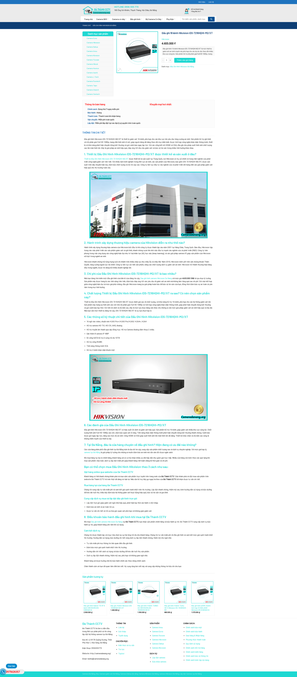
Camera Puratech (93, 81)
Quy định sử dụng (193, 644)
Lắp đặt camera (158, 658)
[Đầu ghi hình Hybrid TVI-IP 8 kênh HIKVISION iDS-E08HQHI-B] (95, 592)
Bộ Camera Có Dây (153, 19)
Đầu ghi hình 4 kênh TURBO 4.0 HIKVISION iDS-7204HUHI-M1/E (147, 608)
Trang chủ (88, 19)
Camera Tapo (92, 86)
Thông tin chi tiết (94, 132)
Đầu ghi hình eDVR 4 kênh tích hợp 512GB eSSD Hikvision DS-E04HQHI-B (201, 608)
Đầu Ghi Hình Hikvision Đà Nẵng (104, 25)
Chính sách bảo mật (194, 627)
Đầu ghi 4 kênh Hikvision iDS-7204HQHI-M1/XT (121, 607)
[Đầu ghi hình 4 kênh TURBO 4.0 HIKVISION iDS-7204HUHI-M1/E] (148, 592)
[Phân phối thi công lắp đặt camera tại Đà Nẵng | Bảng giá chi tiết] (96, 10)
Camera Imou (92, 51)
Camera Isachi (92, 73)
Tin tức (121, 649)
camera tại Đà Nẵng (92, 452)
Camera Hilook (92, 64)
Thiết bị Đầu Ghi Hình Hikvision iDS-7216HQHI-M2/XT (106, 159)
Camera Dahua (92, 47)
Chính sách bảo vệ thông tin (197, 656)
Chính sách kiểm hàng (194, 652)
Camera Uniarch (93, 90)
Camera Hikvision (93, 43)
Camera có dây (118, 19)
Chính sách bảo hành (194, 631)
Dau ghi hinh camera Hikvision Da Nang (156, 278)
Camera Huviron (93, 68)
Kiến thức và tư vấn (126, 645)
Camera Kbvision (93, 56)
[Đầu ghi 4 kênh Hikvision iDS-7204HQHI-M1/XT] (122, 592)
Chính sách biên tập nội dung (197, 660)
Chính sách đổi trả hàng (195, 648)
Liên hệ (211, 2)
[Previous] (82, 599)
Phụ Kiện (170, 19)
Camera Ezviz (92, 38)
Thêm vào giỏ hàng (185, 60)
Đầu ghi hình (135, 19)
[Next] (214, 599)
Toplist (121, 654)
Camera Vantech (93, 94)
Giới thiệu (201, 2)
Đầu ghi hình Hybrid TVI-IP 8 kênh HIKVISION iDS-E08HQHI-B (94, 608)
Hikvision (165, 39)
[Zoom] (119, 70)
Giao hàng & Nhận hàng (195, 636)
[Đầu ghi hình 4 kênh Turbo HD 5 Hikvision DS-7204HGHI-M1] (175, 592)
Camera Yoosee (93, 60)
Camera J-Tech (93, 77)
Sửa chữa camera (159, 662)
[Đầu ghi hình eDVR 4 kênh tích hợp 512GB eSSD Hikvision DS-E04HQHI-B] (202, 592)
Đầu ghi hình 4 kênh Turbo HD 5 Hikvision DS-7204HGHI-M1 (175, 608)
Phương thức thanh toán (196, 640)
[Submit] (211, 19)
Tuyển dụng (123, 636)
